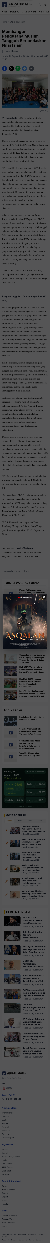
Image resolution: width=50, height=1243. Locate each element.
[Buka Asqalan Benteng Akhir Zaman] (25, 621)
